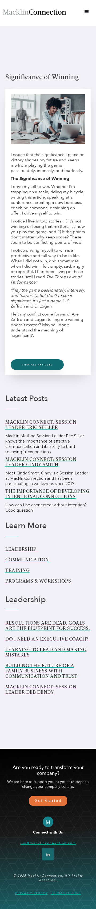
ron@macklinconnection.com (48, 843)
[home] (34, 11)
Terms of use (66, 893)
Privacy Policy (31, 893)
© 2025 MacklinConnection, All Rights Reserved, (48, 878)
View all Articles (37, 364)
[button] (86, 11)
